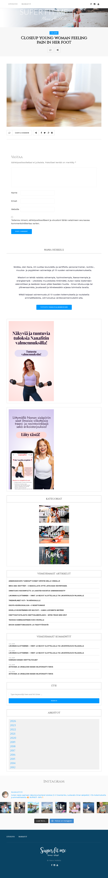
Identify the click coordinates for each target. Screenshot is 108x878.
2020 (13, 738)
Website (15, 209)
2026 (13, 721)
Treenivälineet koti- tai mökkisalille (24, 600)
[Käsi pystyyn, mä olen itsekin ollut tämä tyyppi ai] (74, 807)
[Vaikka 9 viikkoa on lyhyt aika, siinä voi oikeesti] (102, 807)
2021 (12, 733)
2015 (12, 759)
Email (14, 201)
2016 (12, 755)
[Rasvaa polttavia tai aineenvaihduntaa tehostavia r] (5, 807)
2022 (13, 729)
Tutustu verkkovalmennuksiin (54, 307)
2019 (12, 742)
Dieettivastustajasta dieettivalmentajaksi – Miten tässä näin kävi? (38, 615)
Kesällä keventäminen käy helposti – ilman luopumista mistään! (36, 610)
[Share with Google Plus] (75, 49)
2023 (13, 725)
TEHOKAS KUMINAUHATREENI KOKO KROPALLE (26, 620)
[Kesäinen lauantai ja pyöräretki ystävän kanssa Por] (33, 807)
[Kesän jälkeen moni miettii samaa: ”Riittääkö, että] (88, 807)
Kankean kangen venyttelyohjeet (23, 660)
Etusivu (13, 4)
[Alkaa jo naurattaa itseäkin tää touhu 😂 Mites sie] (47, 807)
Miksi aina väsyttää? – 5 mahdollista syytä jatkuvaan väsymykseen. (38, 586)
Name (14, 192)
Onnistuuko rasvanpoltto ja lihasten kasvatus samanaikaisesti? (37, 591)
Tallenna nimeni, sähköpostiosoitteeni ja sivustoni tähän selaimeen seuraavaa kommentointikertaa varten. (50, 222)
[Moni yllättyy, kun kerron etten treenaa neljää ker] (19, 807)
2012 (12, 767)
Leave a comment (22, 133)
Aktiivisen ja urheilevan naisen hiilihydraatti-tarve (31, 667)
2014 (13, 763)
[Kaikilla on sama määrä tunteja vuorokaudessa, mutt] (61, 807)
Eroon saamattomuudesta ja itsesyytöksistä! (29, 625)
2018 (12, 746)
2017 (12, 750)
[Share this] (63, 49)
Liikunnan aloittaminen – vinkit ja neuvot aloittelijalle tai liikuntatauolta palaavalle (46, 596)
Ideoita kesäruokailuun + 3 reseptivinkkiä (27, 605)
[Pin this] (81, 49)
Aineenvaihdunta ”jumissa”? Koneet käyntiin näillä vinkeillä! (34, 581)
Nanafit (26, 4)
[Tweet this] (69, 49)
